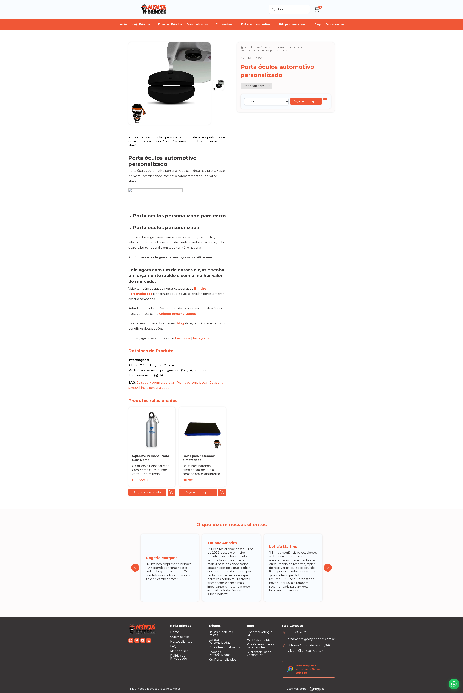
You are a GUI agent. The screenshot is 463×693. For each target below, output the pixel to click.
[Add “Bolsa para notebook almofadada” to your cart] (222, 492)
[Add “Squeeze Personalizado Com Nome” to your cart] (171, 492)
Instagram (201, 338)
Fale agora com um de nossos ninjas (167, 269)
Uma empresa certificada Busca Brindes (308, 669)
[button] (306, 101)
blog (180, 323)
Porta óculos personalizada (166, 227)
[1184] (325, 99)
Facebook (182, 338)
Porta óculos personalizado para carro (179, 215)
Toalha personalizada (191, 382)
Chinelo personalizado (153, 387)
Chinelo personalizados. (177, 313)
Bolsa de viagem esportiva (155, 382)
